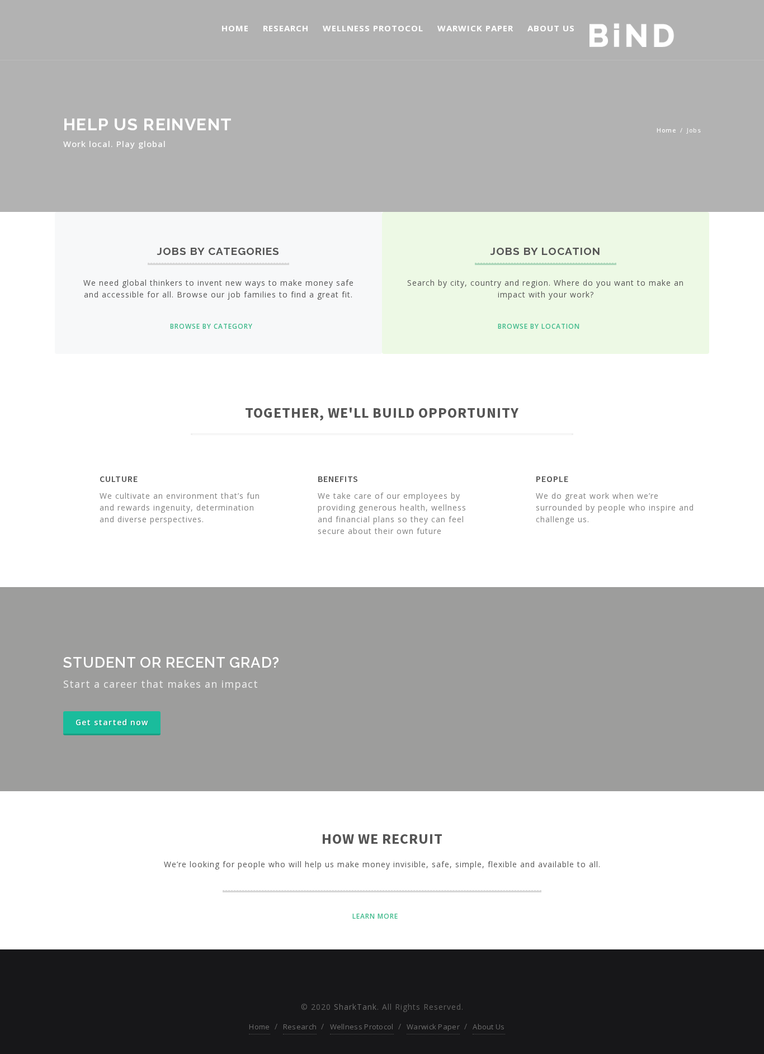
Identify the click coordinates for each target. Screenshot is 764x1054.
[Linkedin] (401, 977)
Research (286, 28)
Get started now (112, 722)
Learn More (375, 916)
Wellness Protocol (373, 28)
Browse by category (211, 326)
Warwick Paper (475, 28)
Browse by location (539, 326)
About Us (551, 28)
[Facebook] (362, 977)
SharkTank (355, 1006)
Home (235, 28)
